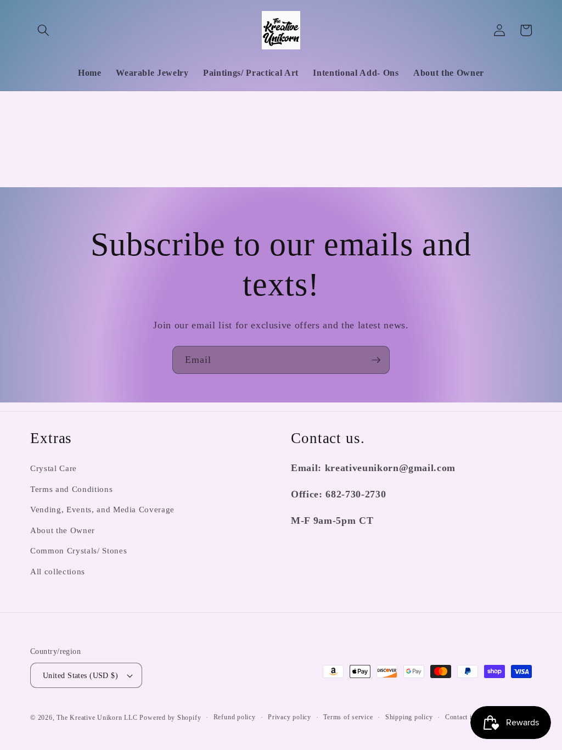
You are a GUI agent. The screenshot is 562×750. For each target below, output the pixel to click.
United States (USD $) (80, 675)
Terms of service (348, 717)
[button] (43, 30)
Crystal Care (53, 468)
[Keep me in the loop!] (376, 360)
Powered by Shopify (170, 717)
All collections (57, 571)
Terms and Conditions (71, 489)
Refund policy (234, 717)
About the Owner (62, 530)
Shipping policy (409, 717)
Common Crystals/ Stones (78, 550)
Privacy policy (289, 717)
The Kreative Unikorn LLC (97, 717)
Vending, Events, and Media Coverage (102, 509)
